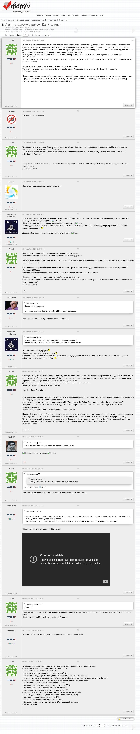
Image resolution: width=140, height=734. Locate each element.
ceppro (11, 182)
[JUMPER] (24, 430)
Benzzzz (11, 111)
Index (39, 15)
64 (39, 35)
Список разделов (8, 20)
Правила (47, 15)
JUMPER (11, 437)
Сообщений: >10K (11, 106)
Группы (63, 15)
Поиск (55, 15)
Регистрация (73, 15)
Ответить (128, 105)
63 (36, 35)
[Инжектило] (29, 430)
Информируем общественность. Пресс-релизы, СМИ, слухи (42, 20)
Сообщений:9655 (11, 593)
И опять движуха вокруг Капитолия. (32, 24)
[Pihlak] (24, 462)
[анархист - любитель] (24, 291)
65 (42, 35)
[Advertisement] (72, 92)
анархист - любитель (11, 215)
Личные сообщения (89, 15)
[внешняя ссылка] (29, 62)
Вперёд (47, 35)
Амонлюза (11, 298)
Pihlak (11, 41)
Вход (101, 15)
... (43, 479)
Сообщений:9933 (11, 244)
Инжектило (11, 506)
